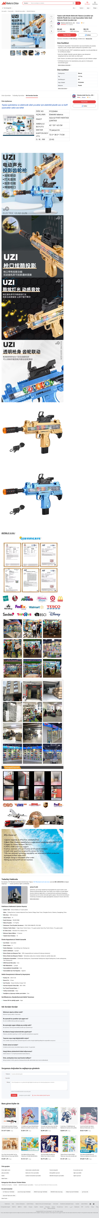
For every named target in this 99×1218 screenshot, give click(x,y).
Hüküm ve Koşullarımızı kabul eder (85, 1212)
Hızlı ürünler (55, 1203)
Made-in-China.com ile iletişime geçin (43, 1203)
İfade (13, 1203)
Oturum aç (94, 4)
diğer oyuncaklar (77, 1173)
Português (47, 1206)
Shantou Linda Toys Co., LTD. (68, 23)
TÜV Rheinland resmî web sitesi (41, 882)
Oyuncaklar (11, 11)
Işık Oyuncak (85, 1192)
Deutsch (41, 1206)
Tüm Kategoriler (7, 8)
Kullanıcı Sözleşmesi (20, 1203)
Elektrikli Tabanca (31, 11)
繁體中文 (20, 1206)
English (8, 1206)
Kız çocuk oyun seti (78, 1170)
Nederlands (76, 1206)
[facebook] (90, 1203)
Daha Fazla (4, 1198)
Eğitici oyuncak (77, 1175)
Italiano (53, 1206)
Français (30, 1206)
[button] (73, 3)
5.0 (79, 97)
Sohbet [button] (89, 35)
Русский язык (60, 1206)
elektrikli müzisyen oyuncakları (57, 1175)
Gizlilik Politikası (30, 1203)
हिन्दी (82, 1206)
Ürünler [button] (26, 3)
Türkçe (92, 1206)
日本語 (25, 1206)
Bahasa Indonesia (51, 1208)
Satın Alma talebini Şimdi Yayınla (41, 1095)
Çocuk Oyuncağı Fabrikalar (24, 1192)
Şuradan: (8, 1078)
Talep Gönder (67, 35)
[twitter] (93, 1203)
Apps (88, 8)
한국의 (66, 1206)
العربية (71, 1206)
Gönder (14, 1095)
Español (36, 1206)
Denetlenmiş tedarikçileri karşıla (66, 1203)
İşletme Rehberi (84, 1203)
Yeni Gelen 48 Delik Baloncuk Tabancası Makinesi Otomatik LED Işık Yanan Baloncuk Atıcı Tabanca (88, 1156)
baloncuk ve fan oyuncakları (32, 1173)
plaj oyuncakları (5, 1173)
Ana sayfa (4, 11)
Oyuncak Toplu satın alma (9, 1195)
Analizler (77, 1203)
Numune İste (89, 38)
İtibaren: (8, 1074)
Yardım (81, 8)
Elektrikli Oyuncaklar (20, 11)
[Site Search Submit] (78, 3)
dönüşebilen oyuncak (55, 1173)
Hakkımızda (7, 1203)
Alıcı (74, 8)
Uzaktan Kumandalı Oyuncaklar (33, 1175)
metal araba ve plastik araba (32, 1170)
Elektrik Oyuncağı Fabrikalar (40, 1192)
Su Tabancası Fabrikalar (8, 1192)
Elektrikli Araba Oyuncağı (57, 1192)
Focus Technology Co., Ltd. (49, 1211)
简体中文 (14, 1206)
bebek (3, 1175)
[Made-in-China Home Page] (10, 3)
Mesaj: (8, 1082)
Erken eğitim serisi (6, 1170)
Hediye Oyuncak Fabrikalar (72, 1192)
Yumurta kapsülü (54, 1170)
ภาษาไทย (87, 1206)
